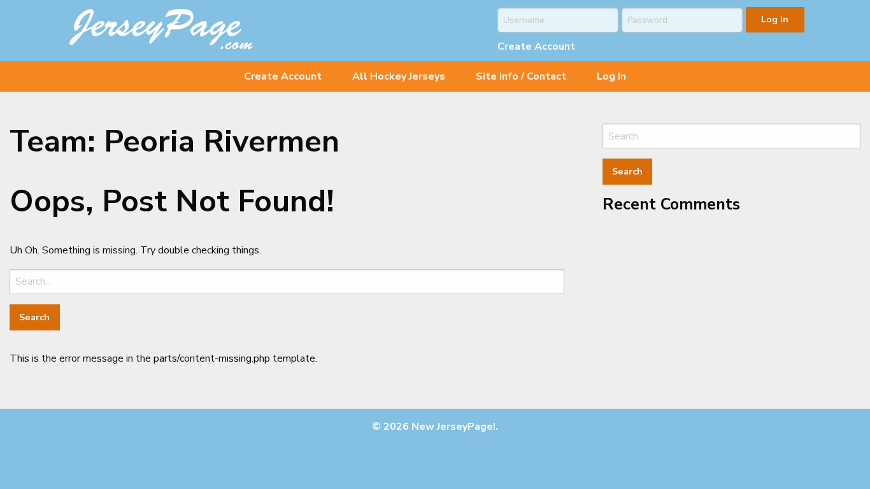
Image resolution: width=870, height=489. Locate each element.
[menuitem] (283, 76)
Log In (611, 76)
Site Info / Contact (521, 76)
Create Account (536, 46)
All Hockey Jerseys (398, 76)
